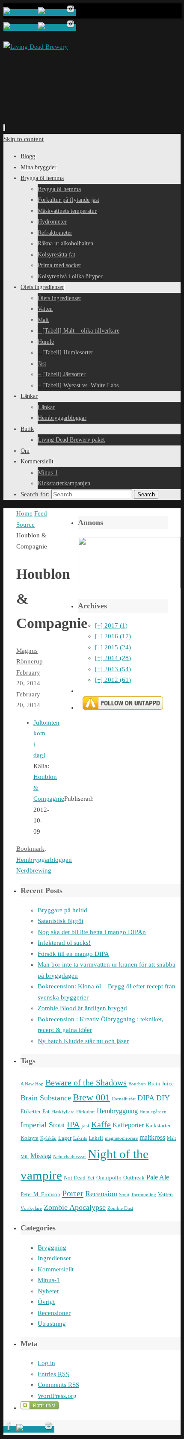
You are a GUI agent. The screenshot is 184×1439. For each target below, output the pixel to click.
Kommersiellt (56, 1269)
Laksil (96, 1138)
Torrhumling (143, 1194)
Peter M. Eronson (40, 1194)
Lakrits (80, 1138)
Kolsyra (30, 1138)
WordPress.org (57, 1395)
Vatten (165, 1194)
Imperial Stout (43, 1125)
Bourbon (137, 1084)
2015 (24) (113, 647)
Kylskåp (48, 1138)
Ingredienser (54, 1258)
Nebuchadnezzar (69, 1156)
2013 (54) (113, 669)
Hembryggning (117, 1111)
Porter (72, 1193)
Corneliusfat (124, 1099)
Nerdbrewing (33, 870)
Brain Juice (161, 1083)
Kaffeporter (128, 1125)
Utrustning (52, 1323)
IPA (73, 1124)
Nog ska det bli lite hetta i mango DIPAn (92, 932)
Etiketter (31, 1111)
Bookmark (30, 848)
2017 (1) (111, 625)
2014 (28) (113, 658)
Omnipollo (109, 1177)
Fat (46, 1111)
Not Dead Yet (79, 1177)
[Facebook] (20, 12)
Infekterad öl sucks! (64, 942)
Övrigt (46, 1301)
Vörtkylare (31, 1208)
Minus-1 (49, 1280)
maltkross (152, 1137)
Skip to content (23, 139)
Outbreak (134, 1177)
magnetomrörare (121, 1138)
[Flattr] (40, 1407)
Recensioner (54, 1312)
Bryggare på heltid (62, 910)
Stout (124, 1194)
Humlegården (152, 1111)
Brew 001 (91, 1097)
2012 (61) (113, 679)
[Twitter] (51, 12)
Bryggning (52, 1247)
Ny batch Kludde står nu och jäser (83, 1041)
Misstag (40, 1155)
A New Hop (32, 1084)
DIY (163, 1098)
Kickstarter (158, 1125)
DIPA (145, 1098)
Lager (64, 1138)
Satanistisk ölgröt (60, 920)
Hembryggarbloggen (44, 859)
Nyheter (48, 1291)
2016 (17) (113, 636)
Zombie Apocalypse (75, 1207)
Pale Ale (157, 1177)
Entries (53, 1374)
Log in (46, 1362)
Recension (101, 1193)
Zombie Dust (120, 1208)
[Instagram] (70, 12)
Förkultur (85, 1111)
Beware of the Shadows (86, 1082)
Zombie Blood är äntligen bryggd (82, 1008)
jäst (85, 1125)
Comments (58, 1384)
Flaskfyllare (62, 1111)
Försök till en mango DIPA (73, 953)
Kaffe (101, 1124)
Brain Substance (46, 1098)
